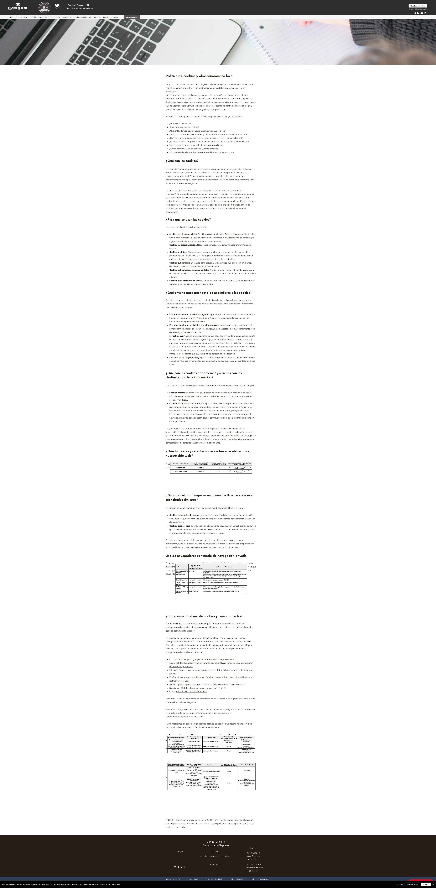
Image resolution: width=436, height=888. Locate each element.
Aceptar (426, 884)
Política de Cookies (113, 884)
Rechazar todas (412, 884)
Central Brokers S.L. (79, 5)
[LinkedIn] (425, 13)
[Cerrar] (433, 884)
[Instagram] (415, 13)
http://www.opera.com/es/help (191, 691)
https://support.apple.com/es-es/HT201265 (205, 688)
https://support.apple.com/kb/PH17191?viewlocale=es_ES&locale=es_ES (210, 684)
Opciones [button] (399, 884)
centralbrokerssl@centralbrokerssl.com (184, 716)
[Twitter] (421, 13)
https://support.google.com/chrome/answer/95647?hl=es (206, 659)
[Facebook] (418, 13)
